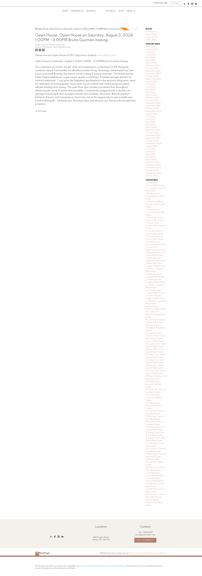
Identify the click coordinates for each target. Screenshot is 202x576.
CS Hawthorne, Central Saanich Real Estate (155, 212)
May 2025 (150, 90)
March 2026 (151, 63)
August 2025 (151, 82)
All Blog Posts (151, 32)
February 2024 (152, 130)
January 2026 (152, 68)
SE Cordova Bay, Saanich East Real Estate (154, 397)
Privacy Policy (135, 553)
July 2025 (150, 84)
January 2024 (152, 133)
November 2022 (153, 168)
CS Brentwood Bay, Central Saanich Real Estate (155, 204)
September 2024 (153, 111)
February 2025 (152, 98)
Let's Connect (145, 540)
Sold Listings (151, 40)
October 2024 (152, 108)
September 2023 (153, 143)
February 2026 (152, 66)
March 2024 (151, 127)
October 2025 (152, 76)
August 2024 (151, 114)
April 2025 (150, 92)
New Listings (151, 34)
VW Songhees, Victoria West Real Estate (154, 502)
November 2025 (153, 74)
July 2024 (150, 117)
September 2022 (153, 173)
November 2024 (153, 106)
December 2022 (153, 165)
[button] (184, 4)
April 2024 (150, 125)
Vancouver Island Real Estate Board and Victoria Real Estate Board (102, 566)
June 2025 (151, 87)
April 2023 (150, 157)
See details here (107, 55)
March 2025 (151, 95)
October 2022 (152, 170)
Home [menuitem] (65, 11)
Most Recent (151, 47)
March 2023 (151, 160)
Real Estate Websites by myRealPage (154, 553)
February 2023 (152, 162)
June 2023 (150, 152)
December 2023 (153, 135)
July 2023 (150, 149)
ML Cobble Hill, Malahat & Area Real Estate (155, 314)
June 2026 (150, 55)
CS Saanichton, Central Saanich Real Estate (155, 225)
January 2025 (152, 100)
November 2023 (153, 138)
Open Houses (152, 37)
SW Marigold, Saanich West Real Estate (56, 47)
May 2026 (150, 57)
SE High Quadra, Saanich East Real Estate (154, 405)
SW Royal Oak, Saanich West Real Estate (154, 462)
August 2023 (151, 146)
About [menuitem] (130, 11)
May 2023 (150, 154)
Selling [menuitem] (110, 11)
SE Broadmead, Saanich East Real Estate (154, 384)
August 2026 (151, 49)
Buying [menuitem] (90, 11)
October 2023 (152, 141)
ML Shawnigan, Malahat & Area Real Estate (155, 327)
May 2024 (150, 122)
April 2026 (150, 60)
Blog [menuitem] (121, 11)
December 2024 (153, 103)
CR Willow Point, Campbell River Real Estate (155, 196)
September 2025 (153, 79)
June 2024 (150, 119)
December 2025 (153, 71)
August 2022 (151, 176)
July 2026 (150, 52)
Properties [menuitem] (76, 11)
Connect (175, 3)
